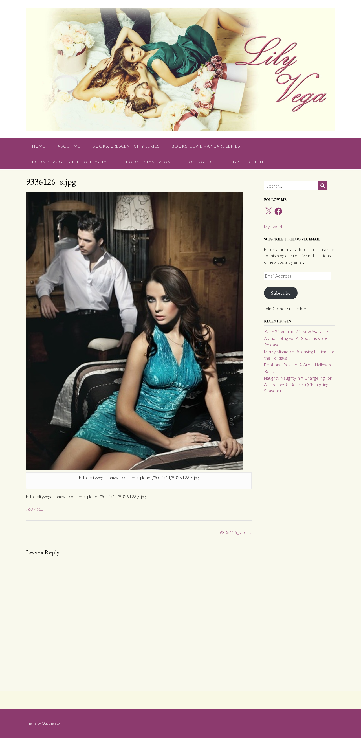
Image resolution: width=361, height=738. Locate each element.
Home (38, 146)
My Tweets (274, 226)
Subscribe (280, 293)
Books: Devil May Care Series (206, 146)
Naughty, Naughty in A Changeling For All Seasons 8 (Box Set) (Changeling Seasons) (298, 384)
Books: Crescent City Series (126, 146)
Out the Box (51, 723)
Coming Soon (202, 161)
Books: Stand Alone (149, 161)
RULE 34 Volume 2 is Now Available (296, 331)
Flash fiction (246, 161)
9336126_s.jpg (235, 532)
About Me (69, 146)
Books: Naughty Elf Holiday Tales (73, 161)
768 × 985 (34, 509)
